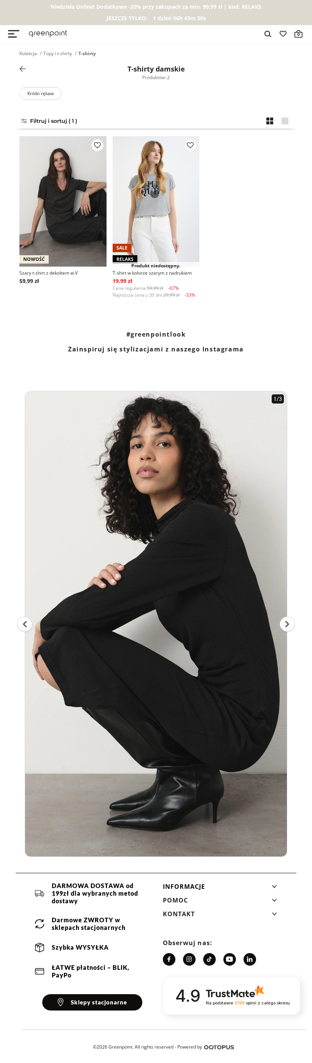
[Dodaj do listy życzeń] (97, 145)
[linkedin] (250, 959)
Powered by (189, 1047)
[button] (220, 889)
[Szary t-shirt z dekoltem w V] (63, 201)
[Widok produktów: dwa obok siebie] (269, 121)
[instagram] (189, 959)
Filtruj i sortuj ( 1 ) (53, 121)
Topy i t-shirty (57, 54)
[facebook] (169, 959)
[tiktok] (209, 959)
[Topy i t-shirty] (22, 69)
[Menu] (13, 33)
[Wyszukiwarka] (267, 33)
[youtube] (229, 959)
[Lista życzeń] (283, 33)
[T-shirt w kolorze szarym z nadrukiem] (156, 201)
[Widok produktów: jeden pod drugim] (285, 121)
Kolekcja (28, 54)
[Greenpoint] (48, 34)
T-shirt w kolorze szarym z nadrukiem (152, 273)
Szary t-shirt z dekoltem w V (48, 273)
